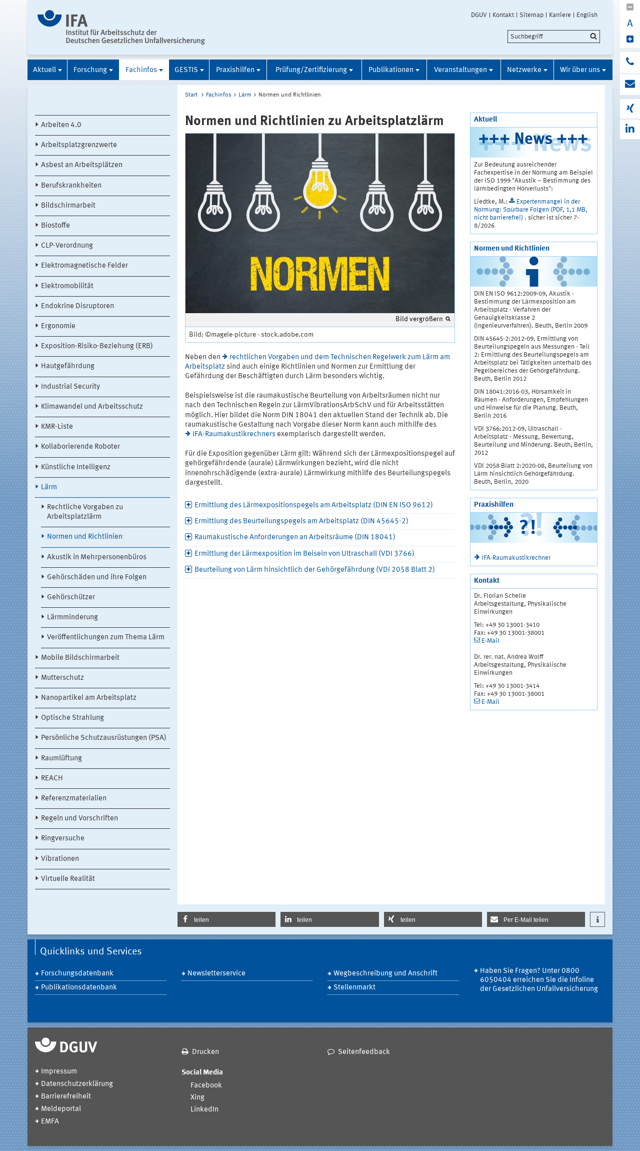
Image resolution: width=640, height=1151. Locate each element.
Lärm (49, 487)
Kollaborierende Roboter (80, 447)
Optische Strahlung (72, 718)
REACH (52, 778)
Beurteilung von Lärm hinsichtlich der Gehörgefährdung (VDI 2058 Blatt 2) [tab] (314, 570)
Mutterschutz (62, 678)
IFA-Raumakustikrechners (234, 434)
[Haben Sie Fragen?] (630, 62)
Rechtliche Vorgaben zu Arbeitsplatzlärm (85, 512)
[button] (227, 919)
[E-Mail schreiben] (630, 84)
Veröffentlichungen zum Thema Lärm (105, 637)
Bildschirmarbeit (68, 206)
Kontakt (503, 15)
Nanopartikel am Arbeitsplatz (88, 698)
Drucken (205, 1052)
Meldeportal (61, 1109)
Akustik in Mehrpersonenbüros (96, 557)
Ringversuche (62, 838)
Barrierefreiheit (66, 1096)
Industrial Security (70, 387)
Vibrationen (60, 859)
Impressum (59, 1071)
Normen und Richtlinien (84, 537)
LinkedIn (204, 1109)
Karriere (560, 15)
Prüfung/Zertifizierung (311, 70)
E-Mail (491, 641)
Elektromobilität (67, 286)
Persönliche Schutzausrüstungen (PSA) (103, 738)
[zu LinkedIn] (630, 129)
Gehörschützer (71, 597)
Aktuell (44, 70)
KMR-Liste (57, 427)
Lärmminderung (72, 617)
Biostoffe (55, 226)
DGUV (479, 15)
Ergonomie (58, 326)
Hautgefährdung (67, 366)
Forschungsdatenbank (77, 973)
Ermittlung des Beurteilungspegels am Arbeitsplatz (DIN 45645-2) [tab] (301, 521)
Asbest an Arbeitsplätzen (81, 165)
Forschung (90, 70)
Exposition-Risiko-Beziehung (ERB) (97, 346)
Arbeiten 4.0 (61, 125)
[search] (554, 36)
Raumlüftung (61, 758)
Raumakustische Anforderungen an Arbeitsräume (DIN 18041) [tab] (295, 537)
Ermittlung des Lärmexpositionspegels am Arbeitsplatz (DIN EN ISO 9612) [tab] (313, 505)
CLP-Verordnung (67, 246)
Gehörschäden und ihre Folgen (96, 577)
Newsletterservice (217, 973)
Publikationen (391, 70)
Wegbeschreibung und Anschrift (386, 973)
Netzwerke (524, 70)
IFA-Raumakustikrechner (516, 558)
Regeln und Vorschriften (79, 818)
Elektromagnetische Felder (84, 266)
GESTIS (186, 70)
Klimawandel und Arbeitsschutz (92, 407)
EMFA (50, 1121)
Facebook (206, 1085)
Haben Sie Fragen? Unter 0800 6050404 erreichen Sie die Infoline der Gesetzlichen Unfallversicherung (539, 980)
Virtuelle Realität (68, 879)
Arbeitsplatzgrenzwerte (79, 145)
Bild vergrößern (419, 319)
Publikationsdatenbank (79, 987)
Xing (197, 1097)
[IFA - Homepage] (121, 27)
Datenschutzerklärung (77, 1084)
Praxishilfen (235, 70)
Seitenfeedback (364, 1052)
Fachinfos (141, 70)
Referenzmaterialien (73, 798)
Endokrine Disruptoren (77, 306)
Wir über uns (580, 70)
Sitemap (532, 15)
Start (191, 95)
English (587, 15)
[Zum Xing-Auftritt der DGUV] (630, 109)
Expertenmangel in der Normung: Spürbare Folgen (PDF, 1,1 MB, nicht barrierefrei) (531, 210)
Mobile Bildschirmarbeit (80, 658)
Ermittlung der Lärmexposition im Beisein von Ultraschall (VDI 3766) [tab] (304, 554)
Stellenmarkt (355, 987)
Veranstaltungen (460, 70)
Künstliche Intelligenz (75, 467)
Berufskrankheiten (71, 186)
